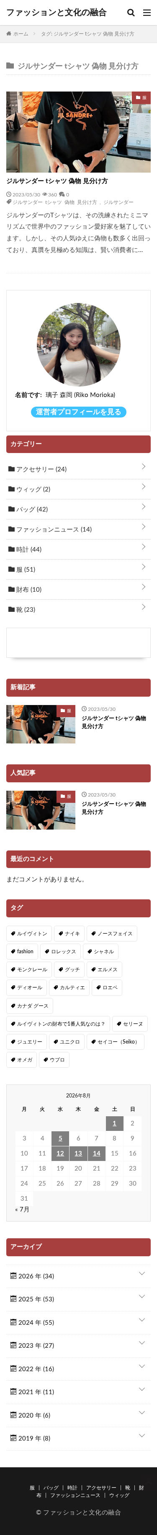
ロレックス (63, 951)
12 (60, 1154)
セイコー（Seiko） (119, 1041)
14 (96, 1154)
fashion (25, 951)
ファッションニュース (53, 530)
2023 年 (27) (35, 1346)
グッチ (72, 969)
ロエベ (110, 987)
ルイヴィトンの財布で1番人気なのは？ (61, 1023)
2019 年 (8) (33, 1439)
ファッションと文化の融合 (56, 12)
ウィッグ (32, 489)
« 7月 (22, 1210)
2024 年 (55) (35, 1323)
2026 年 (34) (35, 1276)
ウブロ (57, 1059)
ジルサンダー (118, 201)
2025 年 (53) (35, 1299)
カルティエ (72, 987)
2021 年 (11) (35, 1392)
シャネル (104, 951)
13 (78, 1154)
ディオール (29, 987)
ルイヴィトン (32, 933)
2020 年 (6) (33, 1416)
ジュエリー (29, 1041)
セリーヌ (133, 1023)
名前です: (28, 395)
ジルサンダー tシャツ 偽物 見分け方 (57, 181)
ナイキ (72, 933)
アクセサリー (41, 469)
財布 (28, 590)
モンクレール (32, 969)
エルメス (108, 969)
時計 (28, 550)
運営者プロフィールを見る (78, 412)
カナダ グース (33, 1005)
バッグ (31, 510)
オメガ (24, 1059)
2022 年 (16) (35, 1369)
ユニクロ (70, 1041)
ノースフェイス (115, 933)
